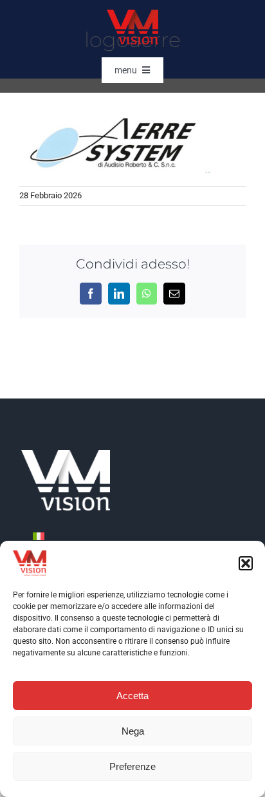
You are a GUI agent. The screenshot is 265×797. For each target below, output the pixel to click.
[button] (245, 563)
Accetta (132, 695)
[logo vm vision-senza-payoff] (132, 14)
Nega (133, 731)
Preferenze (132, 766)
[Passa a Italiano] (38, 535)
